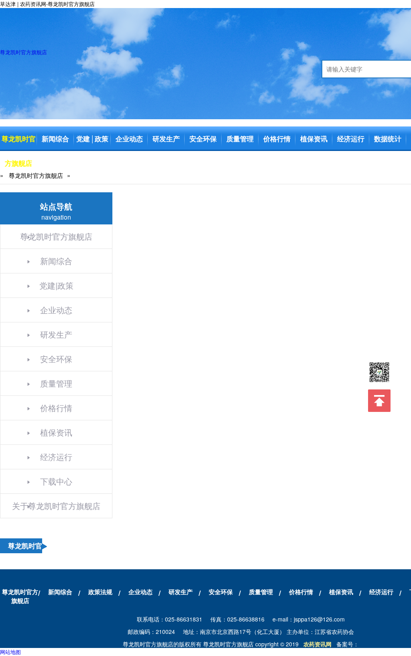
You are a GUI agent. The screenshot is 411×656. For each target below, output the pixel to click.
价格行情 (277, 138)
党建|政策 (56, 285)
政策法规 (100, 591)
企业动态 (129, 138)
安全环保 (203, 138)
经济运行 (350, 138)
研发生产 (166, 138)
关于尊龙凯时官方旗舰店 (56, 505)
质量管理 (240, 138)
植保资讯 (314, 138)
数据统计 (387, 138)
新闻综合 (55, 138)
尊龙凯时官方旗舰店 (23, 52)
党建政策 (92, 138)
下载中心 (56, 481)
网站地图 (10, 652)
